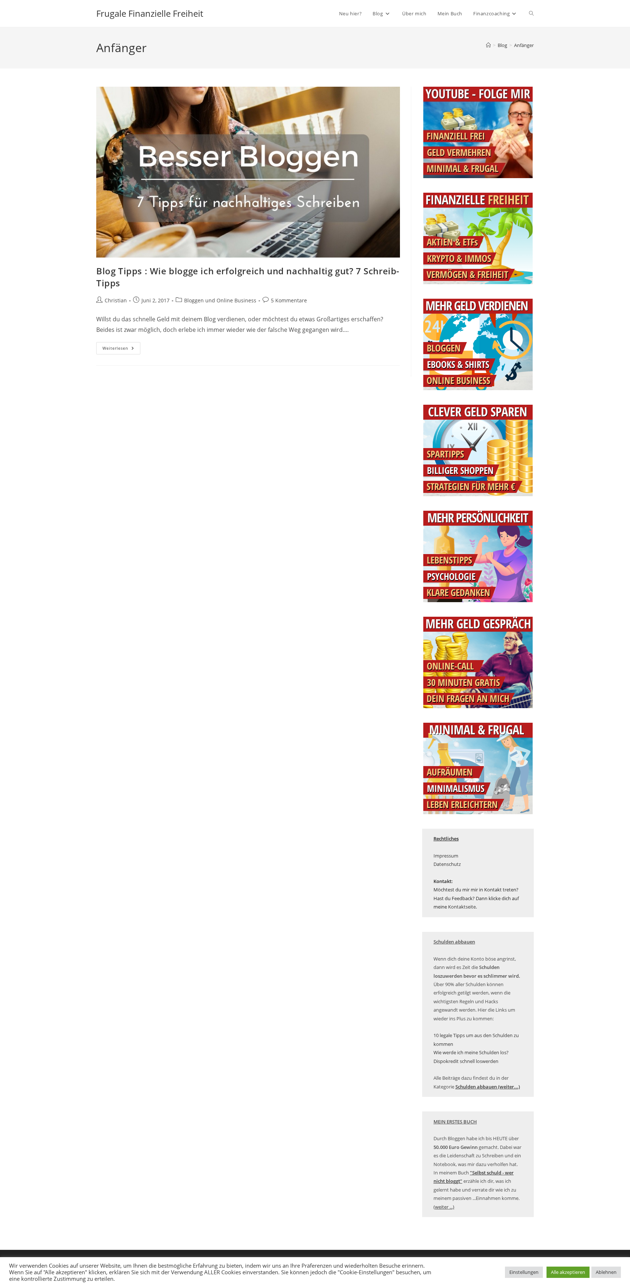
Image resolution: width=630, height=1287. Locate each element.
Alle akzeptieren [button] (568, 1272)
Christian (116, 300)
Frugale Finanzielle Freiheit (149, 13)
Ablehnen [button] (606, 1272)
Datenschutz (447, 864)
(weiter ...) (443, 1207)
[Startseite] (488, 45)
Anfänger (524, 45)
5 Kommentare (289, 300)
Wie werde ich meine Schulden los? (471, 1052)
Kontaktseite (462, 906)
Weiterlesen (121, 349)
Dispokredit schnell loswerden (465, 1061)
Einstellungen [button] (523, 1272)
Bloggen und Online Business (220, 300)
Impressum (445, 855)
